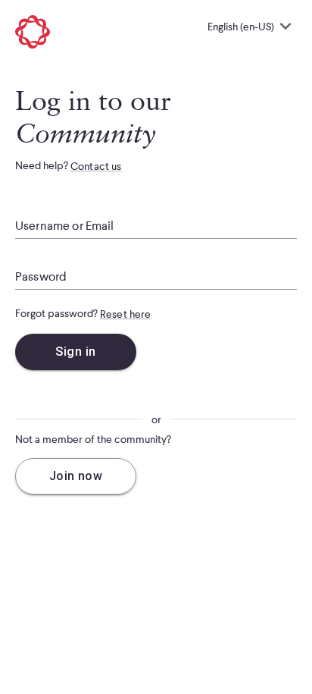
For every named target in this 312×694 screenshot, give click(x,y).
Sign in (75, 351)
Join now (76, 476)
